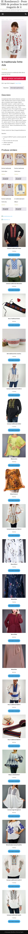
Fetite (10, 19)
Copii (7, 19)
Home (3, 19)
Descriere (6, 87)
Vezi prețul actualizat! (13, 78)
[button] (26, 14)
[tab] (6, 87)
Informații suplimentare (16, 87)
